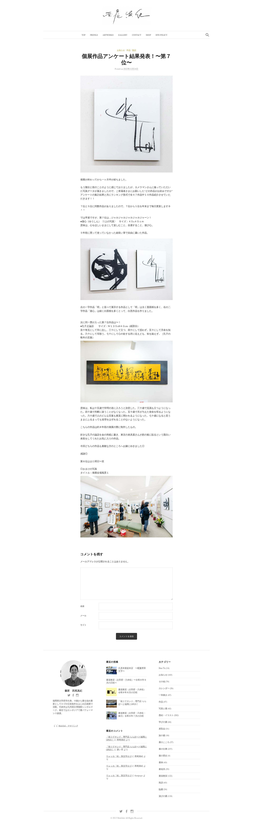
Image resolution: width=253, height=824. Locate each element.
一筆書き (163, 695)
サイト (83, 625)
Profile (94, 35)
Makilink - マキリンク (68, 725)
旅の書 (162, 735)
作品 (128, 50)
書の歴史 (163, 755)
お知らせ (121, 50)
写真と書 (163, 708)
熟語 (134, 50)
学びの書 (163, 721)
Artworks (108, 35)
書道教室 (163, 775)
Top (83, 35)
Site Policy (161, 35)
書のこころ (164, 742)
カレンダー (164, 688)
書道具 (162, 769)
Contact (136, 35)
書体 (161, 762)
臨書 (161, 789)
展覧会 (162, 728)
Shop (148, 35)
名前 (82, 606)
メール (83, 616)
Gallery (122, 35)
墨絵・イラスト (166, 715)
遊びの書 (163, 796)
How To (162, 668)
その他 (162, 681)
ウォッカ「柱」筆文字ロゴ (119, 756)
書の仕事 (163, 748)
